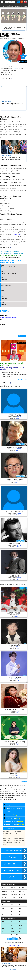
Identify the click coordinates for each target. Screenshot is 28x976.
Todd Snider (6, 836)
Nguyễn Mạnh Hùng (19, 838)
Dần (20, 911)
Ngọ (3, 904)
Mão (3, 914)
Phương (4, 931)
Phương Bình (6, 840)
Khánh (12, 931)
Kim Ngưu (22, 894)
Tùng (12, 921)
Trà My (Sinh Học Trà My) (14, 742)
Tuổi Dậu (14, 450)
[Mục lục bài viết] (26, 681)
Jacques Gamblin (14, 447)
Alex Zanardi (6, 831)
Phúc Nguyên (14, 645)
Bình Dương (14, 777)
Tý (2, 911)
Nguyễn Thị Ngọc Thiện (14, 709)
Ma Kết (12, 891)
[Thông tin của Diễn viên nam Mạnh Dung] (14, 574)
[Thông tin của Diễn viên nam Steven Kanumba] (14, 413)
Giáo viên (14, 743)
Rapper (14, 646)
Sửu (12, 911)
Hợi (20, 908)
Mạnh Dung (14, 576)
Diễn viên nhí (14, 614)
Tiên (12, 925)
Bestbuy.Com (17, 842)
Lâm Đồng (14, 648)
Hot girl (7, 6)
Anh (20, 928)
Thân (20, 904)
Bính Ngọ (14, 815)
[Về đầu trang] (26, 974)
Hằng (12, 928)
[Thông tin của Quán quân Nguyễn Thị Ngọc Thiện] (14, 707)
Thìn (12, 914)
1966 (18, 805)
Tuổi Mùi (14, 745)
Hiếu (20, 925)
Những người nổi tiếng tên (10, 251)
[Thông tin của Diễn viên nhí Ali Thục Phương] (14, 611)
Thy (20, 931)
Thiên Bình (13, 887)
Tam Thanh (16, 833)
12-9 (15, 68)
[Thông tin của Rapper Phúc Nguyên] (14, 643)
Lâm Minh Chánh (18, 836)
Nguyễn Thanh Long (19, 840)
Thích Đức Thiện (7, 833)
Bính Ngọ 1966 (17, 234)
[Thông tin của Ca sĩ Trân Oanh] (14, 772)
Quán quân (14, 711)
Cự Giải (13, 897)
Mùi (12, 904)
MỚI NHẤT (24, 6)
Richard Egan (14, 544)
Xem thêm (24, 781)
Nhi (3, 928)
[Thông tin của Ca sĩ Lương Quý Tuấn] (14, 675)
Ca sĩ (2, 6)
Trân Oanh (14, 774)
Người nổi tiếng (4, 38)
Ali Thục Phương (14, 613)
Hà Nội (14, 616)
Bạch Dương (14, 894)
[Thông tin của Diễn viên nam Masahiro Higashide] (14, 509)
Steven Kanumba (14, 415)
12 (13, 805)
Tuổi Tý (15, 482)
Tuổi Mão (14, 514)
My (2, 925)
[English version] (25, 2)
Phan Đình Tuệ (17, 831)
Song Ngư (4, 894)
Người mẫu (17, 6)
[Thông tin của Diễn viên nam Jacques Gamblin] (14, 445)
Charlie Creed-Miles (14, 479)
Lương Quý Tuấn (14, 677)
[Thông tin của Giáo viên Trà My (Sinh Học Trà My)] (14, 740)
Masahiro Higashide (14, 511)
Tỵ (20, 914)
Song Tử (4, 897)
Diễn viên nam (12, 38)
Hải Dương (14, 680)
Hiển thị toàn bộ (22, 379)
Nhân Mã (4, 891)
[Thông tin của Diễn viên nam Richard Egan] (14, 541)
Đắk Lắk (14, 712)
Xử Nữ (18, 818)
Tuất (12, 908)
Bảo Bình (21, 891)
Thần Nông (22, 887)
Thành (3, 921)
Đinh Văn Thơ (6, 838)
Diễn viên (12, 6)
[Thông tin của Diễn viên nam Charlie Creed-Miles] (14, 477)
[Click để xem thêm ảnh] (14, 61)
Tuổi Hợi (14, 418)
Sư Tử (21, 897)
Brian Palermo (20, 38)
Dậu (3, 908)
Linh (20, 921)
